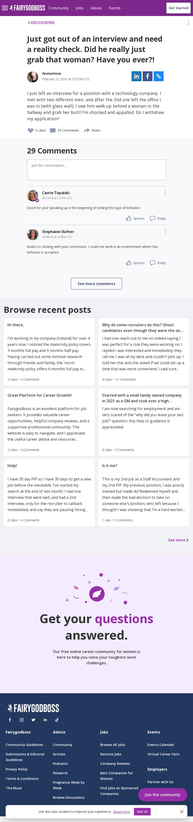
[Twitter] (33, 720)
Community (58, 8)
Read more (121, 812)
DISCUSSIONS (43, 22)
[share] (87, 130)
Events (115, 8)
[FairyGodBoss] (33, 709)
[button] (188, 23)
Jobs (80, 8)
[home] (27, 10)
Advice (96, 8)
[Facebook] (10, 720)
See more (176, 540)
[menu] (5, 4)
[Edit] (188, 23)
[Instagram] (21, 720)
